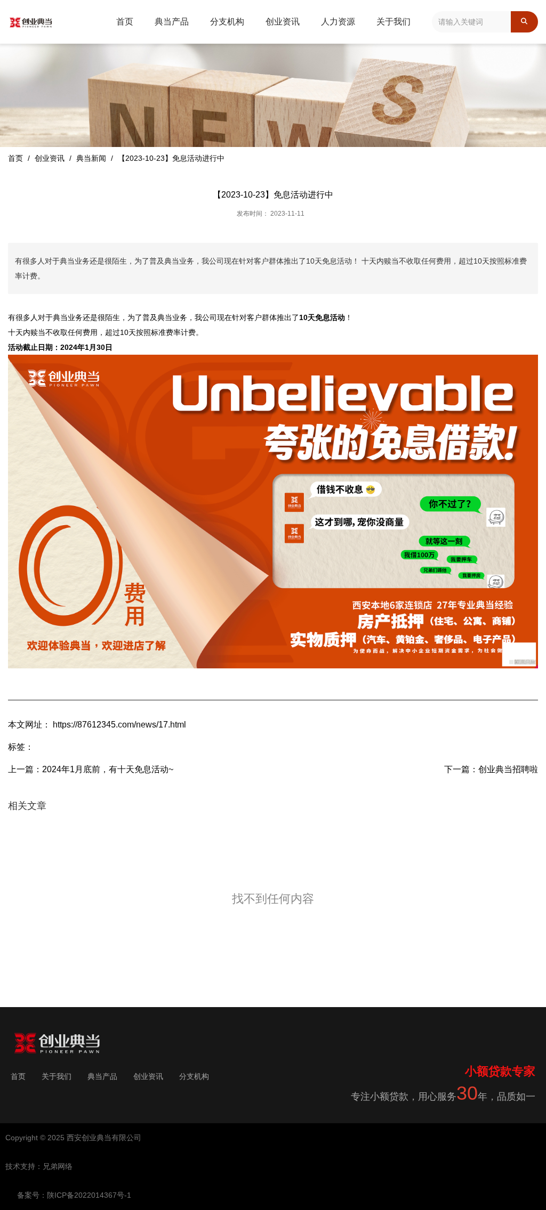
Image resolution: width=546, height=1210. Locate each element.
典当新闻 (91, 157)
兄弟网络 (58, 1166)
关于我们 (393, 21)
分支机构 (227, 21)
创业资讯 (283, 21)
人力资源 (338, 21)
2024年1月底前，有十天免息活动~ (107, 769)
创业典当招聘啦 (508, 769)
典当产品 (172, 21)
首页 (124, 21)
